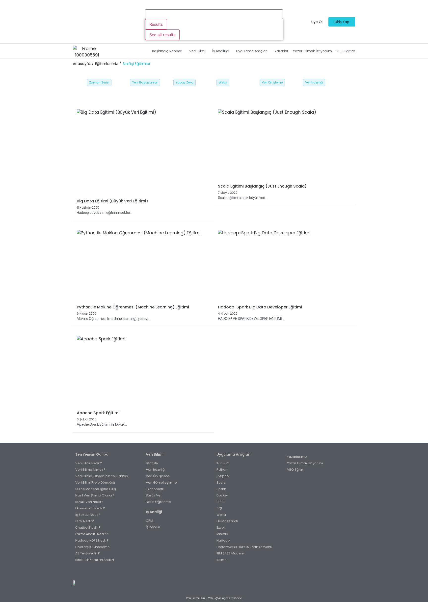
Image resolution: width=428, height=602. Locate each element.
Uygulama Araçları (252, 51)
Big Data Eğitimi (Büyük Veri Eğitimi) (112, 201)
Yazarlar (281, 51)
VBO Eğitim (345, 51)
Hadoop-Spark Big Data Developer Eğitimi (260, 307)
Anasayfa (81, 63)
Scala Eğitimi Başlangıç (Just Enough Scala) (262, 186)
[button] (168, 51)
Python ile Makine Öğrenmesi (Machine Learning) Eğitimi (133, 307)
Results (156, 24)
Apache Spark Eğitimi (98, 413)
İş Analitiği (220, 51)
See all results (162, 34)
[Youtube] (217, 572)
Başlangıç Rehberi (167, 51)
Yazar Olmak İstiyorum (312, 51)
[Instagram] (211, 572)
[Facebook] (206, 572)
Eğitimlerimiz (106, 63)
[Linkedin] (222, 572)
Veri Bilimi (197, 51)
